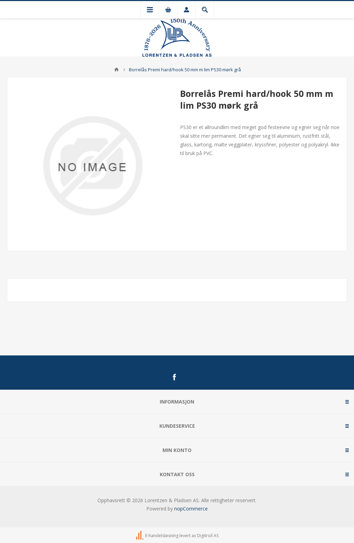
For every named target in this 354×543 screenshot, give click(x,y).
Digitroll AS (207, 536)
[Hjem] (116, 69)
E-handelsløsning (161, 536)
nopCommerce (191, 508)
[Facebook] (174, 377)
